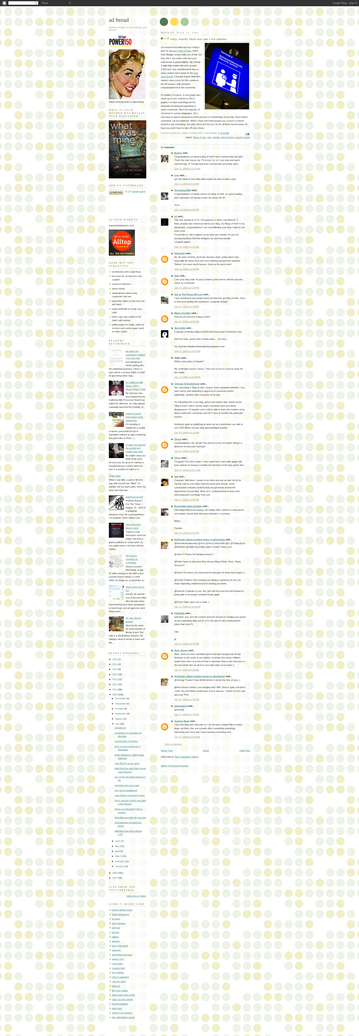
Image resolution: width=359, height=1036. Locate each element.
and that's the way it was (127, 785)
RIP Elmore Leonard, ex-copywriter (132, 559)
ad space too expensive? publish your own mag (135, 354)
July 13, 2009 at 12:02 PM (187, 168)
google (216, 137)
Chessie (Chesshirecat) (187, 384)
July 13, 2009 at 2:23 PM (186, 247)
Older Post (244, 750)
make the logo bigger (122, 999)
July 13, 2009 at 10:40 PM (187, 377)
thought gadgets (120, 1004)
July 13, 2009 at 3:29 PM (186, 287)
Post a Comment (173, 744)
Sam (176, 275)
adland (115, 937)
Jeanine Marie (181, 721)
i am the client (119, 981)
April (117, 851)
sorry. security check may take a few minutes (198, 39)
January (119, 866)
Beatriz (178, 153)
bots (209, 137)
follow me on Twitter (136, 896)
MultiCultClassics (120, 914)
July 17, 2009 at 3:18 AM (186, 714)
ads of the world (120, 946)
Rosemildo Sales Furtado (188, 506)
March (118, 856)
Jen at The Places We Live (188, 294)
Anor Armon (181, 650)
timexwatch (180, 706)
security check (242, 137)
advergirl (116, 950)
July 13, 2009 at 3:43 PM (186, 306)
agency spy (118, 959)
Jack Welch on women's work (130, 795)
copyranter (117, 963)
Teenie (177, 439)
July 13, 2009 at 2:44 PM (186, 269)
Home (206, 750)
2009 (115, 694)
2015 (115, 664)
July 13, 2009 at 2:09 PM (186, 209)
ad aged (116, 919)
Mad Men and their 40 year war (130, 817)
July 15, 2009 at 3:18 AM (186, 643)
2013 (115, 674)
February (120, 861)
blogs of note (199, 137)
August (119, 719)
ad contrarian (118, 923)
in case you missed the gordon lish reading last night (135, 448)
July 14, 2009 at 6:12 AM (186, 432)
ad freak (116, 927)
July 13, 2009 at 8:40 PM (186, 321)
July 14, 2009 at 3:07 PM (186, 499)
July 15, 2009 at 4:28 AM (186, 670)
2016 (115, 659)
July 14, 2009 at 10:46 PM (187, 607)
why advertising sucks (123, 1017)
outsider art (120, 727)
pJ (175, 216)
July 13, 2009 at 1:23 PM (186, 184)
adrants (116, 941)
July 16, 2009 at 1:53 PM (186, 699)
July (117, 724)
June (118, 841)
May (117, 846)
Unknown (179, 253)
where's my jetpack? (122, 1013)
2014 (115, 669)
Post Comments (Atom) (186, 757)
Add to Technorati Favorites (175, 765)
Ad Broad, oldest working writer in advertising (199, 539)
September (121, 713)
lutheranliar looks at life (123, 995)
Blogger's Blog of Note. (180, 51)
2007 (115, 878)
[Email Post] (246, 133)
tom (176, 175)
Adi (176, 476)
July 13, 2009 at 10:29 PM (187, 351)
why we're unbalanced (126, 790)
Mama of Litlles (182, 313)
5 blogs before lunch (122, 910)
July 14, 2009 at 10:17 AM (187, 470)
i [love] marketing (120, 977)
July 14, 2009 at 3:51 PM (186, 533)
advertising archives (122, 954)
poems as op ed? (134, 497)
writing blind (114, 476)
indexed (116, 986)
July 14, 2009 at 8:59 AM (186, 451)
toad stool (117, 1008)
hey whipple (118, 972)
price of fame (227, 137)
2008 (115, 873)
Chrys (177, 458)
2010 (115, 689)
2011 (115, 684)
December (120, 698)
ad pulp (115, 932)
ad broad (119, 19)
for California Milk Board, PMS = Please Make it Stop (136, 385)
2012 (115, 679)
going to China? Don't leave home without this (134, 417)
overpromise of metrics (126, 741)
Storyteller (180, 328)
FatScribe (179, 613)
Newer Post (167, 750)
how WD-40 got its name (127, 763)
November (120, 703)
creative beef (118, 968)
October (119, 708)
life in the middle (120, 990)
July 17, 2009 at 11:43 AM (187, 737)
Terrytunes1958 (182, 190)
